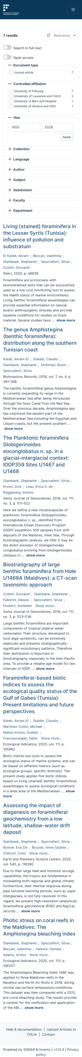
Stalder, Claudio (45, 359)
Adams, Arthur (14, 955)
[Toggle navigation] (73, 10)
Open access (23, 57)
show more (66, 320)
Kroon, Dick (12, 486)
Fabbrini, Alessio (16, 600)
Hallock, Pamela (48, 949)
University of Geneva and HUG (35, 106)
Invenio (44, 1049)
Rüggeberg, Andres (18, 492)
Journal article (23, 72)
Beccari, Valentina (47, 256)
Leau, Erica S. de (39, 486)
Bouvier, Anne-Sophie (49, 847)
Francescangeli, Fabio (20, 738)
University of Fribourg (29, 91)
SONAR (29, 1049)
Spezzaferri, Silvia (55, 261)
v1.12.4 (59, 1049)
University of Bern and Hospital (35, 101)
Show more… (45, 606)
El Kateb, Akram (16, 256)
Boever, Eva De (15, 847)
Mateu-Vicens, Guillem (20, 732)
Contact (48, 1034)
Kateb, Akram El (16, 359)
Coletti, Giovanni (16, 267)
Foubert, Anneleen (17, 606)
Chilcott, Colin (14, 853)
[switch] (7, 47)
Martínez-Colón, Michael (22, 726)
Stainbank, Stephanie (20, 261)
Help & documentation (24, 1029)
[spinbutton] (24, 127)
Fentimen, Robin (53, 365)
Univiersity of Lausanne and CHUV (37, 96)
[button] (23, 65)
